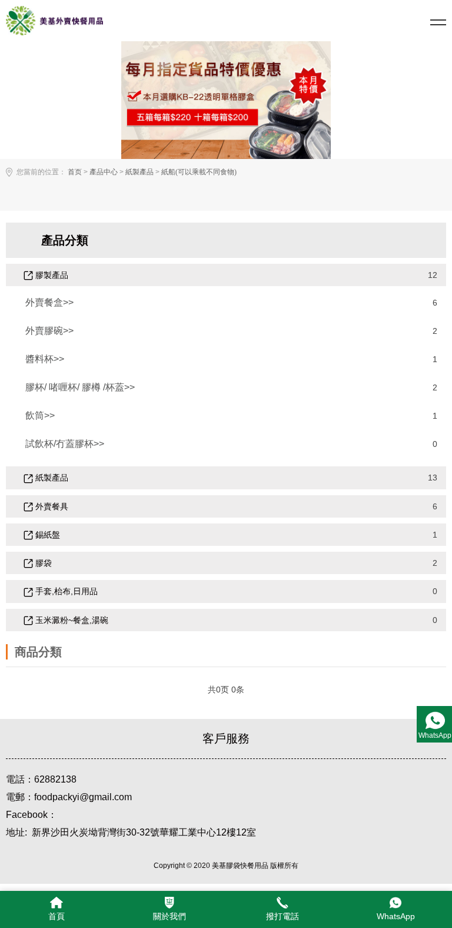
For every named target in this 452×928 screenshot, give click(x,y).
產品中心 (103, 172)
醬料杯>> (44, 359)
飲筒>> (40, 415)
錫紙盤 (46, 534)
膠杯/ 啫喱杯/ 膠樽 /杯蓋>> (80, 387)
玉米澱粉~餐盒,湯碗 (70, 620)
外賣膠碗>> (49, 331)
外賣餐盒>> (49, 302)
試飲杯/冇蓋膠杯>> (64, 444)
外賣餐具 (50, 506)
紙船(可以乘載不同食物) (199, 172)
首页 (75, 172)
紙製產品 (139, 172)
